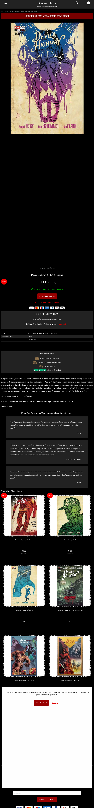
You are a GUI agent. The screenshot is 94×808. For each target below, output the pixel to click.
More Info (55, 703)
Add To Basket (47, 296)
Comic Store (8, 11)
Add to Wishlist (40, 302)
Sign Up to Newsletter (47, 799)
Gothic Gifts (47, 3)
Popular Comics (16, 11)
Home (2, 11)
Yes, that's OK (41, 703)
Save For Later (53, 302)
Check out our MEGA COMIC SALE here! (47, 16)
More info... (63, 324)
